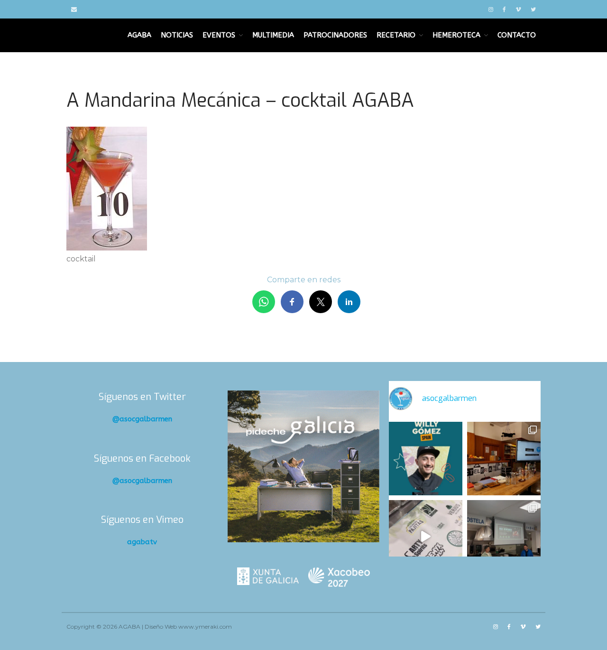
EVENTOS (218, 35)
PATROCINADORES (335, 35)
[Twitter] (533, 9)
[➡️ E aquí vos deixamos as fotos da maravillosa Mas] (504, 537)
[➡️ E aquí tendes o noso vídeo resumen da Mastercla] (425, 537)
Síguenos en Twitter (142, 396)
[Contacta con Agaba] (74, 9)
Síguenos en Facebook (142, 458)
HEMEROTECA (456, 35)
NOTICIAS (177, 35)
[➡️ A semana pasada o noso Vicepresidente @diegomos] (504, 458)
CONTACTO (516, 35)
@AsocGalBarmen (142, 419)
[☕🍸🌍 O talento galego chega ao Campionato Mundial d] (425, 458)
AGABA (139, 35)
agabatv (142, 542)
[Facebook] (504, 9)
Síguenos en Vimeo (142, 519)
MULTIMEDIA (273, 35)
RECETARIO (396, 35)
